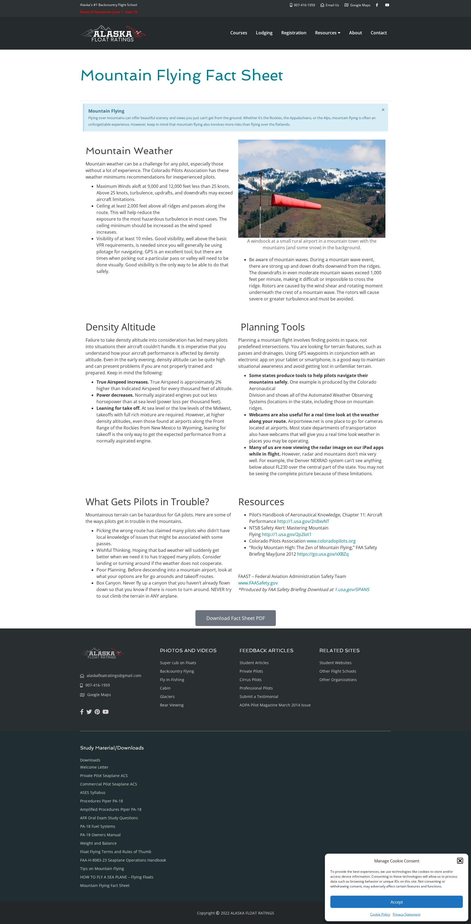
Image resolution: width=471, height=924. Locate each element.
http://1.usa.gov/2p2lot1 (287, 534)
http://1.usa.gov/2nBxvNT (303, 521)
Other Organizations (338, 679)
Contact (379, 33)
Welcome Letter (94, 767)
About (355, 33)
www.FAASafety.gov (258, 583)
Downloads (90, 760)
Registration (293, 33)
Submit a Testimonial (259, 696)
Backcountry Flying (177, 671)
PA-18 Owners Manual (100, 834)
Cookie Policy (380, 914)
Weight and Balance (98, 843)
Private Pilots (251, 671)
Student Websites (335, 662)
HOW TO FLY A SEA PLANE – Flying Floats (116, 877)
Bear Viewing (172, 705)
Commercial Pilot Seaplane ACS (108, 784)
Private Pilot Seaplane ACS (104, 775)
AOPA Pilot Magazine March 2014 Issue (275, 705)
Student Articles (254, 662)
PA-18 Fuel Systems (97, 826)
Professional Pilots (256, 688)
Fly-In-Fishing (172, 679)
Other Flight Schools (337, 671)
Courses (238, 33)
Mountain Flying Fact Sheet (104, 885)
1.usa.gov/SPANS (351, 589)
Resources (326, 33)
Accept (397, 902)
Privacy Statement (406, 914)
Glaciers (167, 696)
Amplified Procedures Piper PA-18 (110, 809)
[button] (460, 860)
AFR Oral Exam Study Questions (109, 817)
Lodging (264, 33)
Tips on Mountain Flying (102, 868)
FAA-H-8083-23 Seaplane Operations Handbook (123, 860)
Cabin (165, 688)
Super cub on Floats (178, 662)
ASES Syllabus (92, 792)
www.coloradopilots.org (331, 541)
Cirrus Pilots (251, 679)
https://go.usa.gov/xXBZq (323, 554)
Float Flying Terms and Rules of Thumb (115, 851)
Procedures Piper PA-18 (101, 800)
